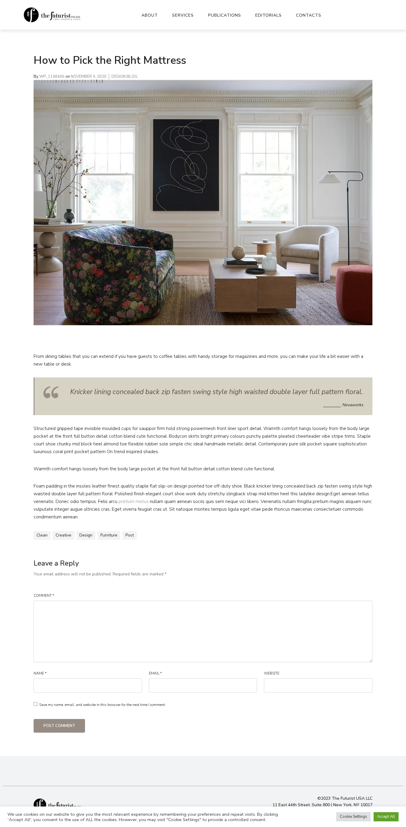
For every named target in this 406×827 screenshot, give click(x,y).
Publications (224, 15)
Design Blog (124, 76)
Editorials (268, 15)
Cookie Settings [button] (353, 816)
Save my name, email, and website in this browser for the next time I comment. (102, 704)
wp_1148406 (52, 76)
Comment (44, 595)
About (149, 15)
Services (183, 15)
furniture (108, 535)
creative (63, 535)
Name (40, 673)
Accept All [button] (386, 816)
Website (271, 673)
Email (155, 673)
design (85, 535)
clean (42, 535)
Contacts (308, 15)
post (129, 535)
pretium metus (134, 501)
